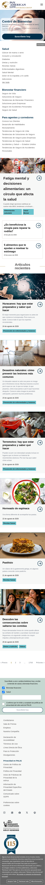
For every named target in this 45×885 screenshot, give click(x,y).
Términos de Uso (10, 744)
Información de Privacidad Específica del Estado (12, 787)
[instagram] (4, 812)
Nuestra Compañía (11, 731)
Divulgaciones (9, 755)
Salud (8, 692)
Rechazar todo (24, 881)
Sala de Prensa (9, 724)
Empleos (7, 728)
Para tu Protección (11, 751)
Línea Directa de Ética (12, 748)
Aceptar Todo (12, 881)
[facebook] (19, 812)
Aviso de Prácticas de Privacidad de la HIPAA (12, 778)
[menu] (41, 4)
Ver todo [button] (6, 82)
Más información (36, 881)
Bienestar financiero (13, 688)
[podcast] (34, 812)
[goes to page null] (38, 178)
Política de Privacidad (12, 771)
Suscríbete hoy (22, 36)
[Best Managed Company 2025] (22, 826)
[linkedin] (12, 812)
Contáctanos (8, 720)
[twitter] (27, 812)
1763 (31, 663)
